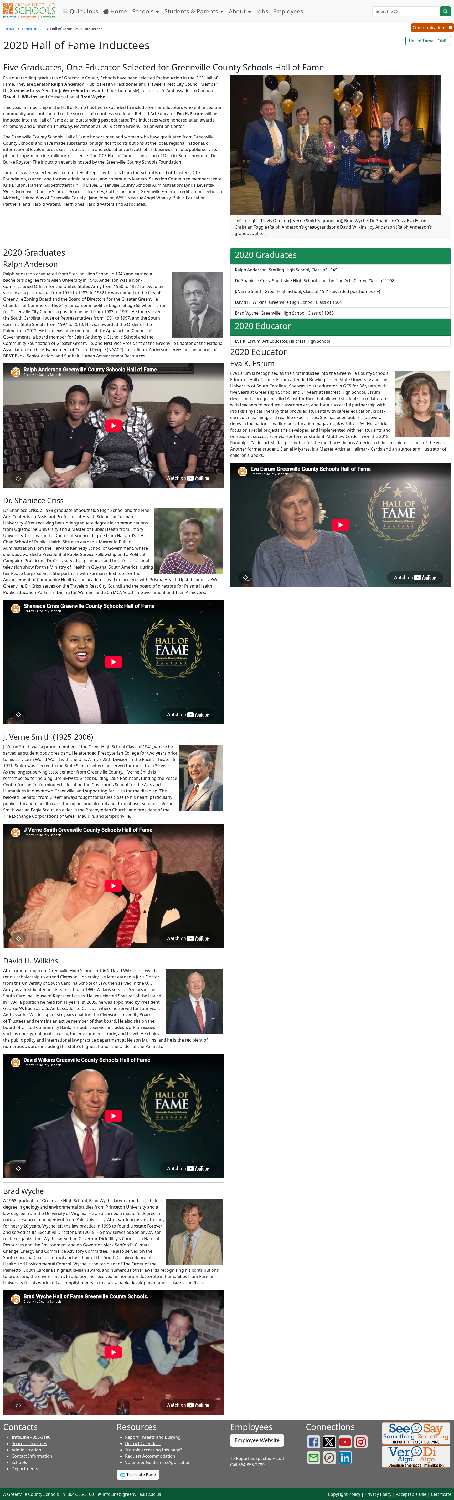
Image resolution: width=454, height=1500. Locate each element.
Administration (26, 1450)
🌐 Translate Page (138, 1475)
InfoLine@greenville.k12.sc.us (131, 1494)
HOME (9, 28)
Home (118, 11)
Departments (33, 28)
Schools (143, 11)
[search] (445, 11)
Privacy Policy (378, 1494)
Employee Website (257, 1440)
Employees (288, 11)
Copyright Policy (344, 1494)
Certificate (441, 1494)
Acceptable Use (411, 1494)
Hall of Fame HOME (428, 41)
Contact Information (32, 1456)
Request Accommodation (150, 1456)
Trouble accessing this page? (153, 1450)
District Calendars (143, 1443)
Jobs (262, 11)
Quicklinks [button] (83, 11)
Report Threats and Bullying (152, 1437)
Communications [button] (430, 28)
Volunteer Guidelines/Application (158, 1462)
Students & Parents (192, 11)
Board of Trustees (29, 1443)
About (238, 11)
